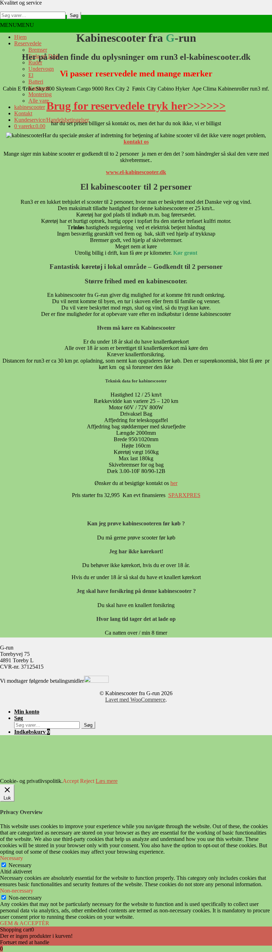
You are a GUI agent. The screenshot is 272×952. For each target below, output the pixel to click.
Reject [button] (87, 781)
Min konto (26, 712)
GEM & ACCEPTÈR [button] (24, 923)
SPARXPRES (184, 495)
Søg (74, 15)
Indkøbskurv (32, 732)
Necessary (20, 865)
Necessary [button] (11, 858)
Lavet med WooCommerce (135, 700)
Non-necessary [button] (16, 891)
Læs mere (107, 781)
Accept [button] (71, 781)
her (173, 483)
